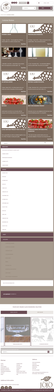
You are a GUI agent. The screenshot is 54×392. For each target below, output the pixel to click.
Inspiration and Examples (10, 269)
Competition (19, 363)
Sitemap (18, 365)
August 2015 (4, 225)
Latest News (7, 272)
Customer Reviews (9, 254)
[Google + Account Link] (12, 3)
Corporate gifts (8, 250)
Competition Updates (9, 243)
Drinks (6, 261)
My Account (19, 366)
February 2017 (5, 191)
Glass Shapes (3, 366)
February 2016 (5, 218)
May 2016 (4, 210)
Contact (2, 372)
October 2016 (5, 199)
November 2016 (5, 195)
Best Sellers (40, 312)
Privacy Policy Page (20, 371)
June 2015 (4, 229)
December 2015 (5, 222)
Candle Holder (5, 165)
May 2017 (4, 184)
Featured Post (8, 265)
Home (2, 14)
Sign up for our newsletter (8, 283)
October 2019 (5, 180)
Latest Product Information (11, 276)
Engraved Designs (5, 368)
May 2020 (4, 176)
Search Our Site (13, 312)
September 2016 (5, 203)
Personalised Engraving (7, 157)
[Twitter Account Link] (16, 3)
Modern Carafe (5, 153)
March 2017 (4, 188)
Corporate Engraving (6, 371)
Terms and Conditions (21, 372)
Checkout (18, 368)
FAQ (17, 374)
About (2, 365)
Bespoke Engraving (5, 369)
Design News (8, 258)
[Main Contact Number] (28, 3)
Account (22, 2)
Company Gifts (5, 161)
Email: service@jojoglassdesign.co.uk (40, 372)
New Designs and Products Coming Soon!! (10, 150)
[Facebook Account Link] (14, 3)
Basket (17, 369)
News (5, 14)
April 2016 (4, 214)
